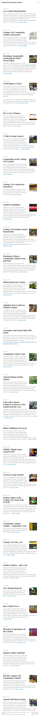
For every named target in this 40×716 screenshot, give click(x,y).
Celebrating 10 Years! (12, 83)
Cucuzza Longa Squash (13, 474)
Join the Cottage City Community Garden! (12, 676)
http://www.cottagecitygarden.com (11, 244)
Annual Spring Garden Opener (13, 378)
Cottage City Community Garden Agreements (14, 33)
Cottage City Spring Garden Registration (15, 230)
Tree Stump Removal (12, 588)
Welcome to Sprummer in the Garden (14, 630)
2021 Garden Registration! (14, 11)
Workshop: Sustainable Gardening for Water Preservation (13, 58)
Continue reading (22, 22)
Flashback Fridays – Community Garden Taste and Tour (14, 258)
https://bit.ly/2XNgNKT (30, 65)
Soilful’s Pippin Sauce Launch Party (12, 450)
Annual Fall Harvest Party (14, 699)
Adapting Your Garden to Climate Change (14, 306)
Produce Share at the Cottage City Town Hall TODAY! (13, 499)
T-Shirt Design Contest (13, 136)
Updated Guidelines (11, 204)
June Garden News (11, 606)
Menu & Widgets (38, 3)
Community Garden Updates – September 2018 (14, 524)
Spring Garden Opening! (14, 652)
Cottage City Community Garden (12, 2)
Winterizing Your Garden (14, 282)
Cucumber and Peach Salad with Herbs (17, 331)
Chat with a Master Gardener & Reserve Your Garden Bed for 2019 (14, 404)
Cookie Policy (23, 714)
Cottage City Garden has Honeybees (13, 185)
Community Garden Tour (14, 354)
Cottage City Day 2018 (12, 542)
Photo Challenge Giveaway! (15, 428)
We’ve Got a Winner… (12, 113)
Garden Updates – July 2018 (15, 565)
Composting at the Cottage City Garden (15, 160)
